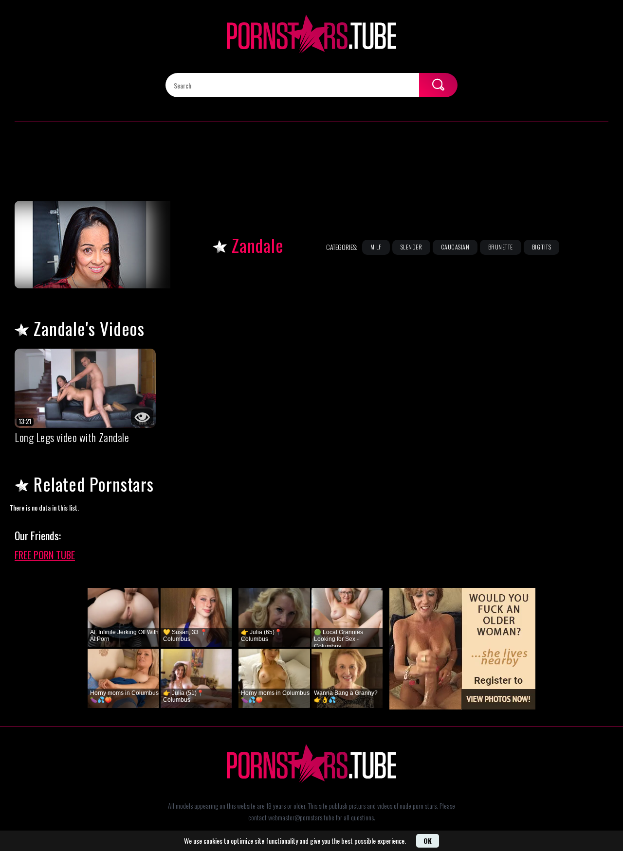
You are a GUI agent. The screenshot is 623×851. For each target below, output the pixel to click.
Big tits (541, 247)
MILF (376, 247)
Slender (411, 247)
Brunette (500, 247)
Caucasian (455, 247)
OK (427, 840)
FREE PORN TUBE (45, 555)
